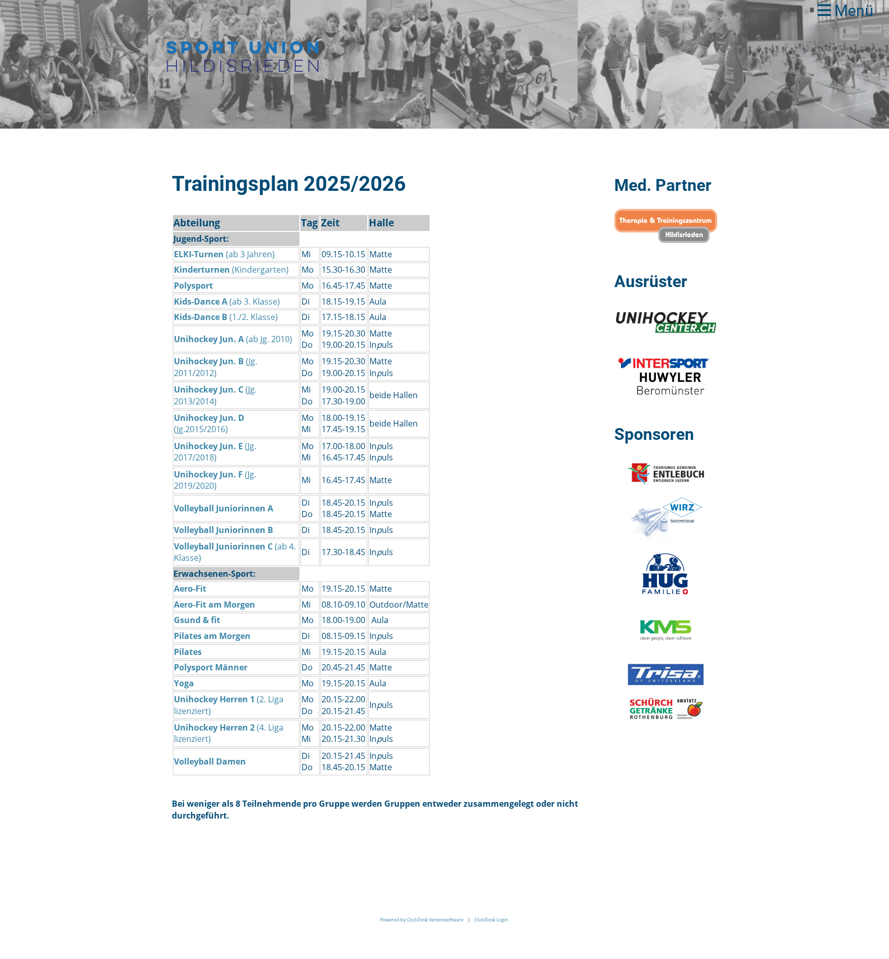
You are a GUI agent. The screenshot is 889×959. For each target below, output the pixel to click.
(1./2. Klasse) (226, 317)
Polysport (193, 285)
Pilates (188, 652)
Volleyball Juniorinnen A (223, 508)
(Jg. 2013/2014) (215, 395)
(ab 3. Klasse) (227, 301)
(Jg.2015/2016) (209, 423)
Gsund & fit (197, 620)
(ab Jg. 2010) (234, 339)
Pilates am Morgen (212, 636)
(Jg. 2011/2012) (215, 367)
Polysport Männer (210, 667)
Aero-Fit (190, 588)
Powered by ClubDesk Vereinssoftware (422, 919)
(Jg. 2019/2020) (215, 480)
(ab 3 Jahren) (225, 254)
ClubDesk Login (491, 919)
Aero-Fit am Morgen (214, 604)
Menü (852, 11)
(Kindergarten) (232, 269)
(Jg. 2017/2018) (215, 451)
